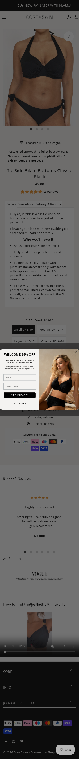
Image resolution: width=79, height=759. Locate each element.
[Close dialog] (76, 352)
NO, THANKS (20, 403)
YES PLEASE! (19, 395)
